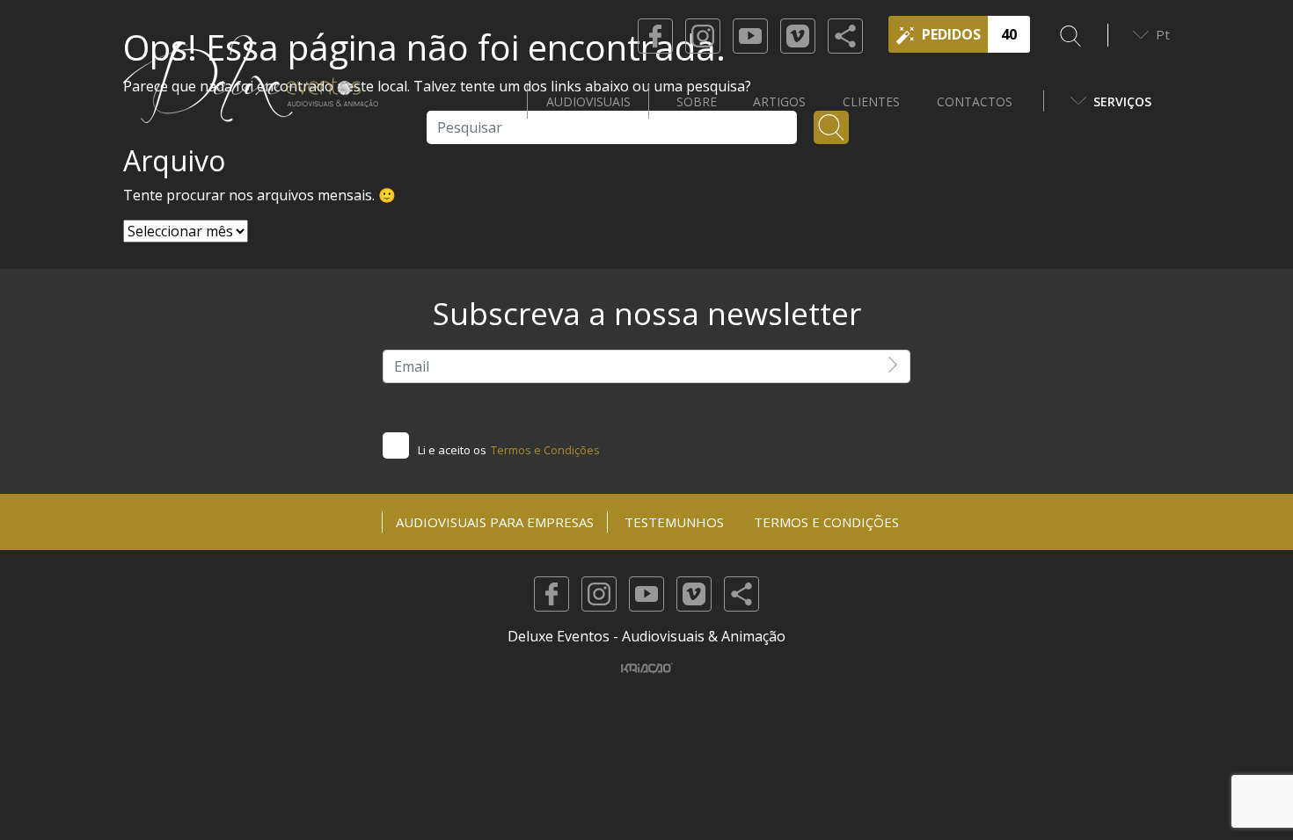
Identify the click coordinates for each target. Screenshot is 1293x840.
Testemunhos (674, 522)
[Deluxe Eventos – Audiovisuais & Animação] (250, 101)
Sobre (696, 101)
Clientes (871, 101)
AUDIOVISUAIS (588, 101)
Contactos (974, 101)
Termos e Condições (545, 450)
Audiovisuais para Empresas (495, 522)
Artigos (779, 101)
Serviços (1122, 101)
